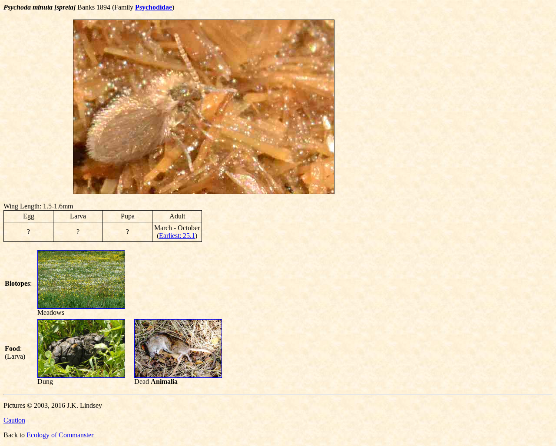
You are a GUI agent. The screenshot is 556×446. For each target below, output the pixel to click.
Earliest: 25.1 (177, 235)
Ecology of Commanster (59, 435)
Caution (14, 420)
